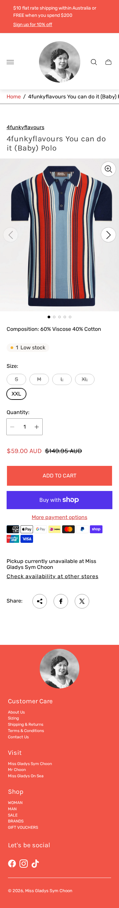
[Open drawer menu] (10, 62)
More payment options (59, 517)
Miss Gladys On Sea (26, 776)
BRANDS (15, 821)
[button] (49, 317)
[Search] (94, 62)
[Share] (39, 601)
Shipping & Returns (25, 724)
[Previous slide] (10, 234)
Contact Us (18, 737)
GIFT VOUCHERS (23, 827)
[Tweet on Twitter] (82, 601)
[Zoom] (108, 169)
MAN (12, 809)
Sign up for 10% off (32, 24)
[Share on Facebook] (61, 601)
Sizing (13, 718)
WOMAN (15, 802)
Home (14, 96)
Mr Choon (17, 769)
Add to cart (59, 475)
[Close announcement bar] (109, 17)
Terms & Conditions (26, 730)
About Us (16, 712)
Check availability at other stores (53, 576)
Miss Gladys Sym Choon (30, 763)
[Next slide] (108, 234)
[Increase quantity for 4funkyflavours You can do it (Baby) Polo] (36, 427)
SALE (13, 815)
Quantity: (18, 412)
